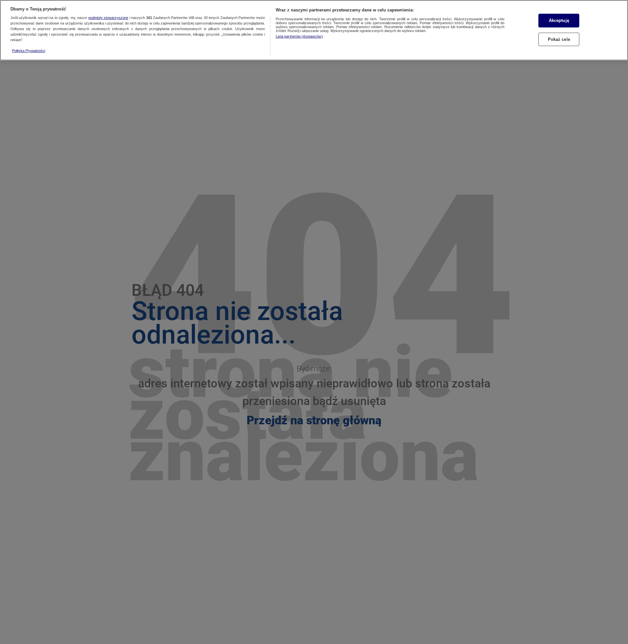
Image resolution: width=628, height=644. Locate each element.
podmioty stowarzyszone (108, 18)
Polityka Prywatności (28, 51)
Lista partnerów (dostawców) (299, 36)
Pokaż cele (559, 39)
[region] (314, 30)
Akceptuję (559, 20)
